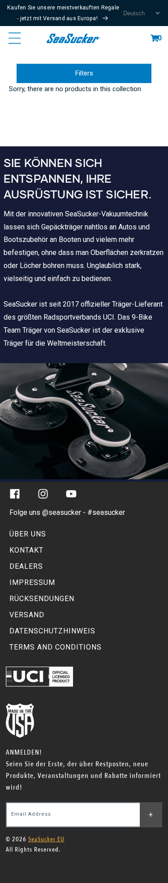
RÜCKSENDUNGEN (41, 598)
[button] (154, 38)
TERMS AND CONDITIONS (55, 647)
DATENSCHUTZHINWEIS (52, 631)
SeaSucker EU (46, 839)
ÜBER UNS (27, 534)
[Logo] (73, 38)
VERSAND (26, 615)
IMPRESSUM (32, 582)
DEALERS (26, 566)
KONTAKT (26, 550)
